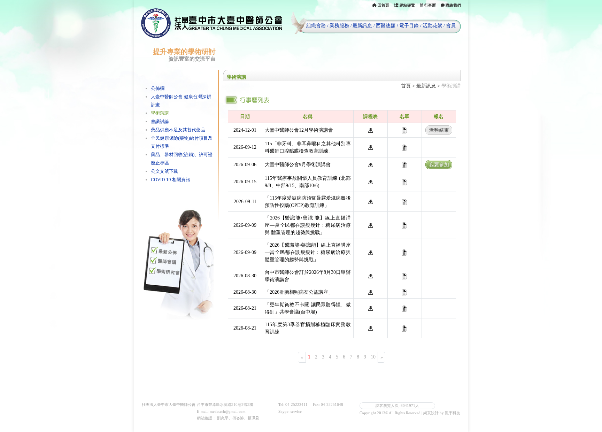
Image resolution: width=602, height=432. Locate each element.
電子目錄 (409, 25)
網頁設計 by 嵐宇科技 (441, 413)
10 (373, 357)
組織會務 (316, 25)
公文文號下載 (164, 171)
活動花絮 (432, 25)
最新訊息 (362, 25)
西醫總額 (385, 25)
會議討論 (160, 121)
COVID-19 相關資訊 (170, 179)
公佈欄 (157, 88)
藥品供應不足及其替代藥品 (178, 129)
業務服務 (339, 25)
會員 (451, 25)
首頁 (406, 85)
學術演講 (160, 113)
